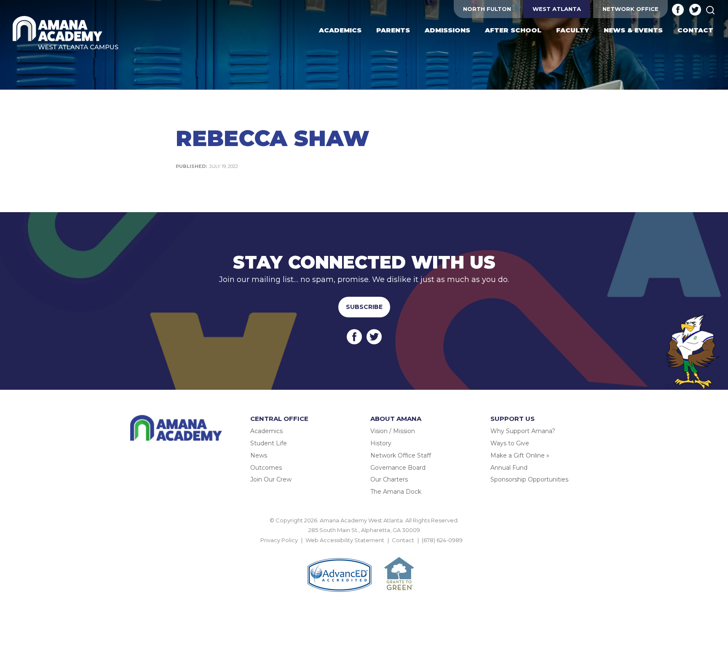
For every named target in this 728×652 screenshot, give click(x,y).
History (380, 443)
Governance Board (398, 467)
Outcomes (266, 467)
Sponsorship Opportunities (529, 479)
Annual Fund (508, 467)
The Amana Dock (395, 491)
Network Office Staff (400, 455)
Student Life (268, 443)
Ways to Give (509, 443)
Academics (266, 431)
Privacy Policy (279, 540)
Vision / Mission (392, 431)
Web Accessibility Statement (344, 540)
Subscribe (364, 307)
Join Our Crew (271, 479)
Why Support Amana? (522, 431)
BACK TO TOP (364, 550)
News (258, 455)
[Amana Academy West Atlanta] (66, 33)
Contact (403, 540)
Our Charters (389, 479)
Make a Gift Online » (519, 455)
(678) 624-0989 (442, 540)
